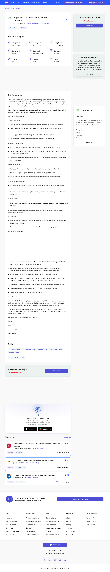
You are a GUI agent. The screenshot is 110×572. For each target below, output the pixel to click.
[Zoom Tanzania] (7, 2)
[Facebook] (60, 560)
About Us (89, 142)
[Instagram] (44, 560)
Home (7, 8)
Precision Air (19, 463)
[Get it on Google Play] (45, 429)
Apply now (56, 371)
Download (56, 545)
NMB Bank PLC (20, 477)
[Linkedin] (55, 560)
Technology (45, 23)
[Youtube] (65, 560)
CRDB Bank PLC (21, 23)
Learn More (89, 74)
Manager (28, 463)
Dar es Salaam (14, 28)
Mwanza (19, 452)
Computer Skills (42, 349)
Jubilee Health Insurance (23, 448)
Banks (78, 132)
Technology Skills (14, 352)
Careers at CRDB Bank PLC (16, 357)
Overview (79, 116)
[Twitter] (50, 560)
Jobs (12, 8)
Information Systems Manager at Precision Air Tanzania (33, 460)
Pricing (57, 3)
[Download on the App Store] (30, 429)
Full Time (23, 28)
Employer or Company (96, 3)
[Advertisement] (38, 78)
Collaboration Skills (14, 349)
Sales (41, 448)
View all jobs (67, 437)
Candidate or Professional (73, 3)
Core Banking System (56, 349)
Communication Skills (29, 349)
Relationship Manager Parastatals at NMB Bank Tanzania (34, 475)
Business (37, 23)
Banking (18, 8)
